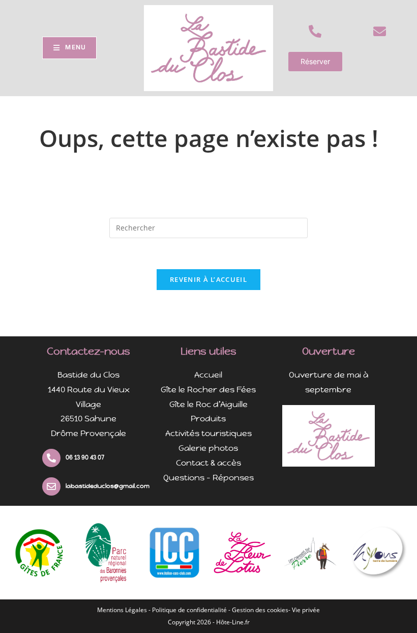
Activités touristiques (208, 433)
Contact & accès (208, 462)
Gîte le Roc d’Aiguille (208, 404)
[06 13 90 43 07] (51, 458)
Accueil (208, 374)
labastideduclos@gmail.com (108, 486)
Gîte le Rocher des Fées (208, 389)
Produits (208, 418)
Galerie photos (208, 448)
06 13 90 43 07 (85, 457)
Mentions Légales (122, 610)
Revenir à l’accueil (208, 279)
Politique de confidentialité (189, 610)
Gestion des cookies (260, 610)
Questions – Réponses (208, 477)
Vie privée (306, 610)
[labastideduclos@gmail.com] (51, 486)
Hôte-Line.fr (233, 622)
